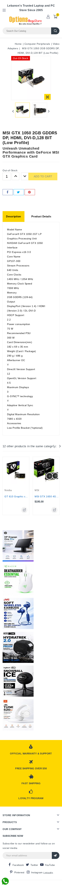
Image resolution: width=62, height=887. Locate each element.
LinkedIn (48, 872)
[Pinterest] (30, 192)
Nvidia (8, 490)
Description (13, 216)
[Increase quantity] (15, 176)
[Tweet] (19, 192)
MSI (37, 490)
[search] (55, 30)
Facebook (18, 865)
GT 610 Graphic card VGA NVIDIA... (25, 496)
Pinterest (19, 872)
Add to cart (43, 176)
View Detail (24, 510)
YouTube (50, 865)
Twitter (34, 865)
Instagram (37, 872)
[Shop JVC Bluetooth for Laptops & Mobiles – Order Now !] (18, 613)
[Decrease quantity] (25, 176)
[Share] (8, 192)
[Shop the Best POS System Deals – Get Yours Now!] (18, 545)
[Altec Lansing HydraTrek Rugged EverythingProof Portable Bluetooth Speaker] (18, 647)
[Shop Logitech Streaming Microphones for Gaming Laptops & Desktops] (18, 681)
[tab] (13, 216)
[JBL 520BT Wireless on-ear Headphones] (18, 714)
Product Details (41, 216)
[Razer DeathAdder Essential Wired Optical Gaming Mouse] (18, 579)
